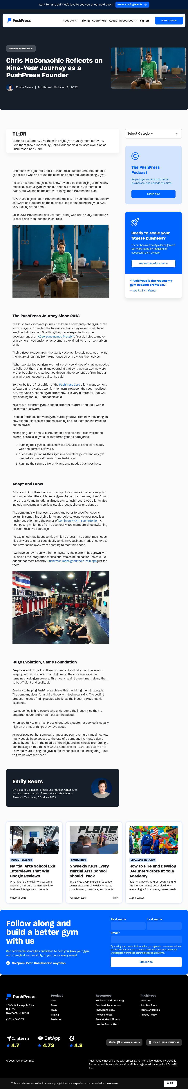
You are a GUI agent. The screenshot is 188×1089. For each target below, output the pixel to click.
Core (53, 1000)
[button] (70, 21)
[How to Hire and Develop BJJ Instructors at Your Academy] (154, 862)
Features (56, 1019)
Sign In (144, 20)
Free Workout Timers (108, 1019)
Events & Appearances (109, 1005)
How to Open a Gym (107, 1024)
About (113, 20)
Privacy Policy (149, 1014)
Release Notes (104, 1014)
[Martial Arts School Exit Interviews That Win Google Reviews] (34, 862)
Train (54, 1010)
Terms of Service (150, 1010)
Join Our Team (149, 1005)
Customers (99, 20)
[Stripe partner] (124, 1042)
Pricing (85, 20)
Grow (54, 1005)
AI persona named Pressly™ (56, 336)
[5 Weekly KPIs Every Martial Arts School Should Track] (94, 862)
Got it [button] (170, 1083)
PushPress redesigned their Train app (72, 561)
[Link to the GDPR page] (164, 1042)
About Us (146, 1000)
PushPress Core (69, 384)
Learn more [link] (112, 1083)
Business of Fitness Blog (110, 1000)
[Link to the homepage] (19, 20)
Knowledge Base (105, 1010)
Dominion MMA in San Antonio (77, 520)
